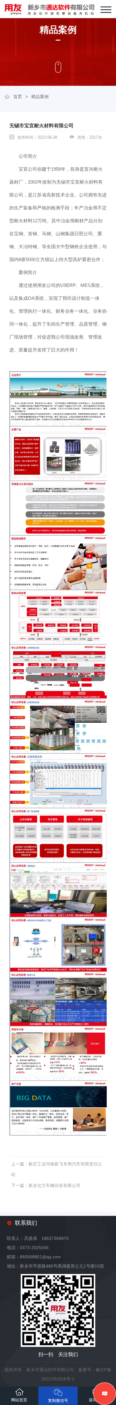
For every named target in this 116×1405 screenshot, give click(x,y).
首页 (17, 96)
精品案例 (40, 96)
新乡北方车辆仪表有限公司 (54, 1185)
